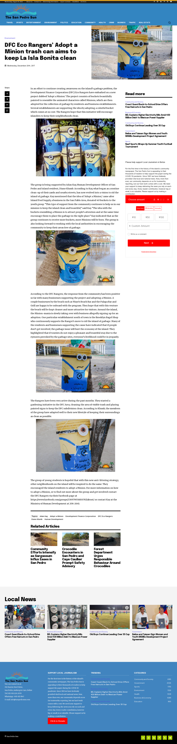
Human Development (54, 519)
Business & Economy (133, 112)
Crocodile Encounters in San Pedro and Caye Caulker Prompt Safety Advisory (73, 558)
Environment (10, 38)
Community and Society (134, 102)
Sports (127, 141)
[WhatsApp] (7, 110)
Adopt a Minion (56, 516)
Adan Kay (44, 516)
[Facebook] (154, 1)
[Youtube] (171, 1)
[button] (169, 22)
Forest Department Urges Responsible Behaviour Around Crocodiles (107, 558)
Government (130, 131)
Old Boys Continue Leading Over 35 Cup (145, 126)
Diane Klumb (36, 519)
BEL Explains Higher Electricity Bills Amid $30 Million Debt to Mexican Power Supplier (67, 637)
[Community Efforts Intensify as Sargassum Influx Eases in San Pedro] (44, 539)
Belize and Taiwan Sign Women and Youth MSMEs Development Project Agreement (150, 637)
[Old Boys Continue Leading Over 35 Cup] (110, 617)
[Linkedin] (161, 1)
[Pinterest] (164, 1)
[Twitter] (167, 1)
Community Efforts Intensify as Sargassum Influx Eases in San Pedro (43, 556)
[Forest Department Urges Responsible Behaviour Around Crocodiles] (107, 539)
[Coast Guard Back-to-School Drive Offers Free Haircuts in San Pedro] (25, 617)
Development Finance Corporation (81, 516)
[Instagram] (157, 1)
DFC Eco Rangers (105, 516)
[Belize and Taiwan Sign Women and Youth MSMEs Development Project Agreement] (152, 617)
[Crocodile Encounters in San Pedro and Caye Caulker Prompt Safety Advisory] (75, 539)
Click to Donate (57, 721)
